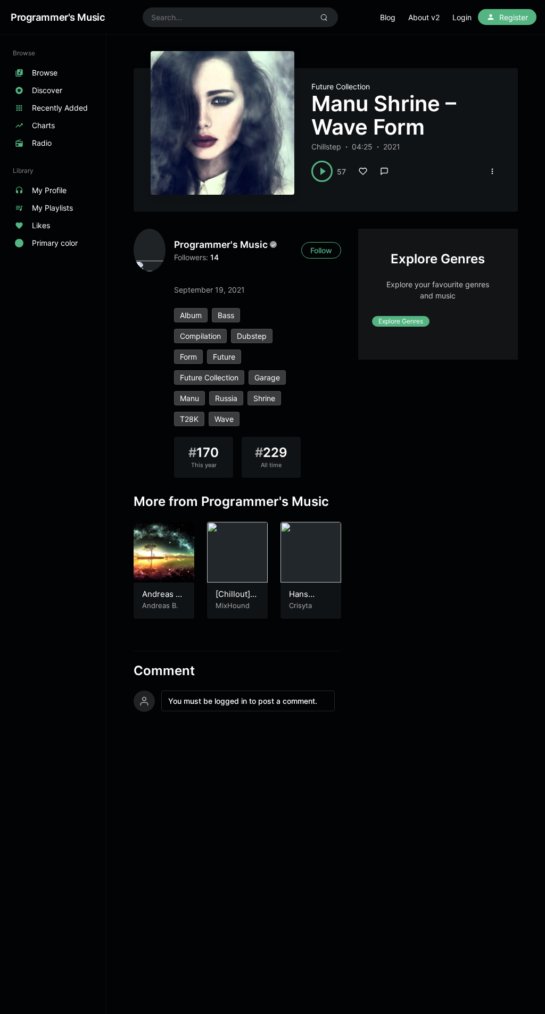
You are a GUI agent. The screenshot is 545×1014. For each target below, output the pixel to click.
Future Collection (340, 86)
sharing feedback (262, 26)
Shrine (264, 398)
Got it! (495, 21)
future (224, 356)
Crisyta (300, 605)
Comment (164, 671)
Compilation (200, 335)
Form (188, 356)
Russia (226, 398)
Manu (189, 398)
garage (267, 377)
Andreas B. (160, 605)
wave (224, 418)
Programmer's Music (221, 244)
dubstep (252, 335)
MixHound (233, 605)
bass (226, 315)
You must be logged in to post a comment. (242, 700)
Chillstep (326, 146)
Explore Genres (400, 321)
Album (191, 315)
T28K (189, 418)
